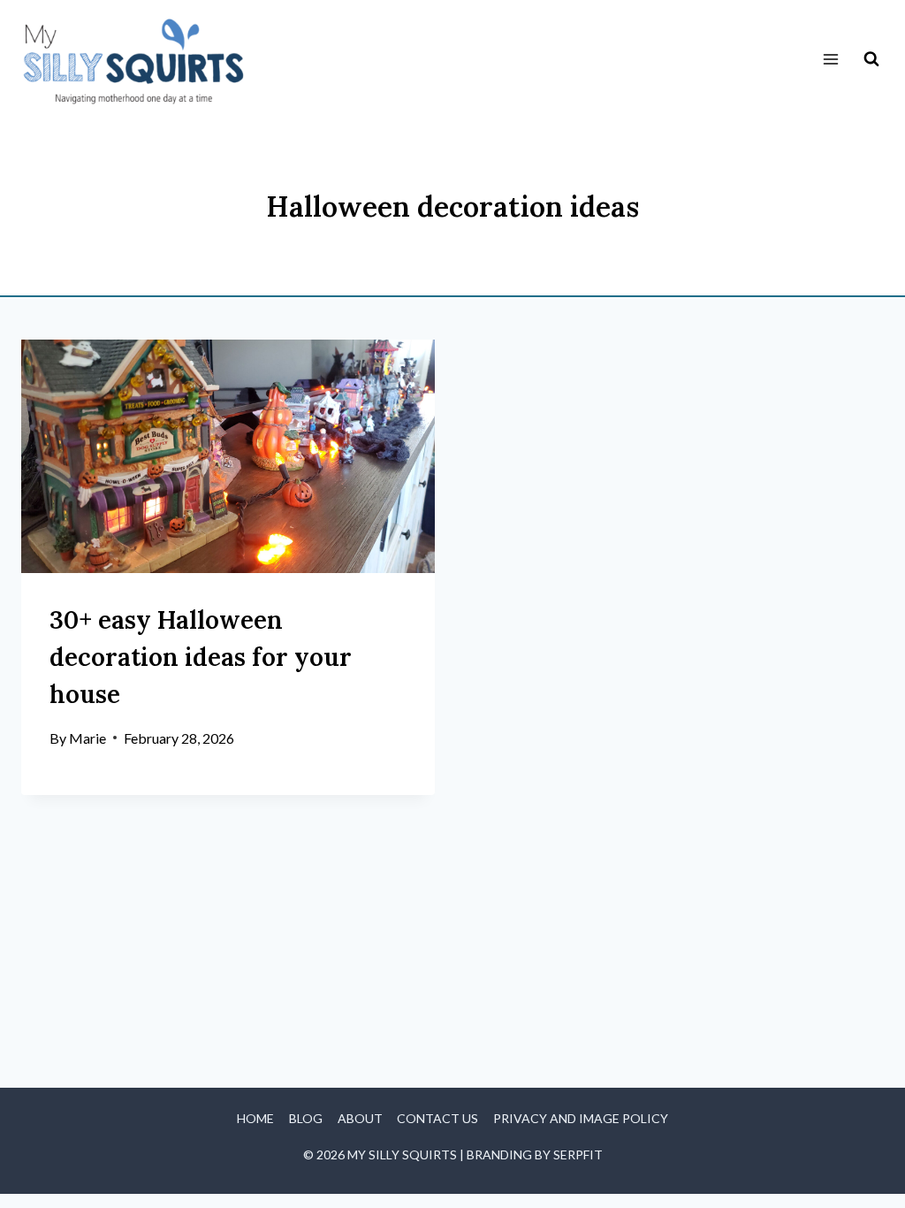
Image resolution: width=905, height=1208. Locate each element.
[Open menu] (830, 59)
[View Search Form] (871, 59)
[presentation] (228, 456)
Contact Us (437, 1118)
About (360, 1118)
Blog (306, 1118)
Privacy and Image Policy (580, 1118)
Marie (87, 738)
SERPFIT (578, 1154)
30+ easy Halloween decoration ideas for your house (200, 657)
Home (255, 1118)
